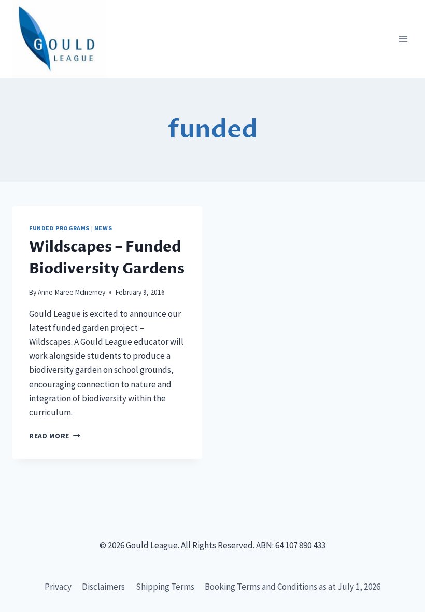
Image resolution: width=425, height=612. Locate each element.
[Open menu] (403, 39)
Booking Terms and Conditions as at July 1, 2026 (292, 586)
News (103, 228)
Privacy (58, 586)
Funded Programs (59, 228)
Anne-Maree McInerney (71, 292)
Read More (54, 436)
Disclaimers (103, 586)
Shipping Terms (165, 586)
